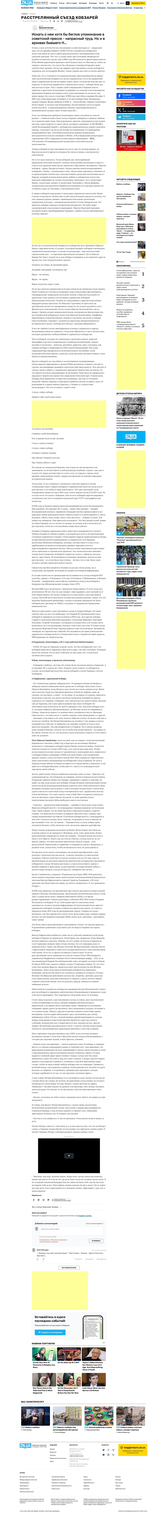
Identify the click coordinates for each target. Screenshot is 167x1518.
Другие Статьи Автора (129, 393)
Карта (52, 1461)
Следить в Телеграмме (51, 1332)
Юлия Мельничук (124, 1432)
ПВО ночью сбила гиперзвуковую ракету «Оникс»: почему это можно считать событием (128, 325)
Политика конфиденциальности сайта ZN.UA (132, 1511)
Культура (87, 1489)
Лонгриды (93, 3)
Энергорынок (24, 1486)
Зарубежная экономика (59, 1480)
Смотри (120, 513)
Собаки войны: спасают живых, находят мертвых (126, 216)
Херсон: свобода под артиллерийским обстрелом (125, 196)
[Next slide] (144, 7)
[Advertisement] (69, 230)
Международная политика (28, 1480)
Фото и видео (71, 3)
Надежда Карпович (93, 1430)
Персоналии (56, 1489)
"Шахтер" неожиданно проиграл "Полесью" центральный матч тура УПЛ (130, 540)
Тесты (101, 3)
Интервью (83, 3)
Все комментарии (69, 1268)
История (118, 1480)
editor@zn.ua (80, 1466)
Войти (122, 3)
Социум (118, 1477)
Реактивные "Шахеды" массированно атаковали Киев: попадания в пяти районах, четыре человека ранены (127, 299)
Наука (86, 1477)
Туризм (117, 1486)
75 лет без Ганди (123, 252)
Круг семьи (119, 1483)
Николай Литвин (46, 28)
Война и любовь (123, 184)
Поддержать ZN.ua (138, 3)
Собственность (120, 1489)
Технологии (87, 1480)
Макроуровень (24, 1483)
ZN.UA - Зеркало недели (131, 147)
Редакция (53, 1452)
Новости (53, 3)
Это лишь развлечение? (126, 242)
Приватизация (24, 1489)
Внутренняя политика (27, 1477)
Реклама (53, 1455)
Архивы (52, 1449)
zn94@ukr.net (73, 1461)
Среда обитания (89, 1483)
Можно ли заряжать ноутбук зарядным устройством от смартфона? (124, 313)
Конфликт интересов (59, 1483)
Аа (128, 3)
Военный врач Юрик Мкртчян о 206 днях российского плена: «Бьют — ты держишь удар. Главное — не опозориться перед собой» (125, 231)
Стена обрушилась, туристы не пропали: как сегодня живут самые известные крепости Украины (128, 273)
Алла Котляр (27, 1430)
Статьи (61, 3)
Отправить (96, 1241)
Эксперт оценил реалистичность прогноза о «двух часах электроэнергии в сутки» (128, 286)
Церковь (86, 1486)
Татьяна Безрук (60, 1432)
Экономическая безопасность (62, 1486)
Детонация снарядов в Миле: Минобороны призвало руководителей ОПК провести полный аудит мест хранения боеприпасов (129, 603)
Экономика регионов (27, 1492)
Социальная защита (58, 1477)
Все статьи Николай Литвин (45, 1207)
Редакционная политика (58, 1458)
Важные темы (27, 8)
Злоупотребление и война (124, 205)
